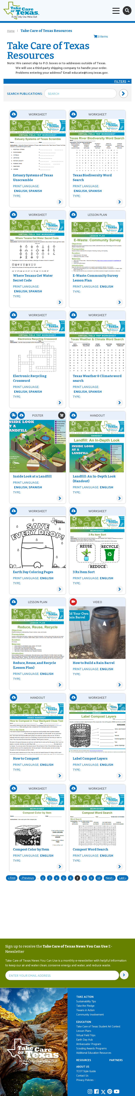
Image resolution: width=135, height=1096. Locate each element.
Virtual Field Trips (85, 1035)
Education (83, 1021)
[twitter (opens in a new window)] (103, 1091)
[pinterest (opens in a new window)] (110, 1091)
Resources (83, 1060)
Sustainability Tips (86, 1001)
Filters (120, 81)
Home (11, 31)
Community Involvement (90, 1014)
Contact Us (82, 1075)
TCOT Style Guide (86, 1071)
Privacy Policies (85, 1079)
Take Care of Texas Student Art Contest (98, 1026)
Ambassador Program (88, 1043)
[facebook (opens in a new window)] (97, 1091)
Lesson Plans (83, 1030)
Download (13, 114)
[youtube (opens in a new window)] (116, 1091)
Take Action (85, 996)
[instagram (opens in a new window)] (90, 1091)
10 (99, 878)
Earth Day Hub (84, 1039)
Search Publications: (25, 93)
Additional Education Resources (93, 1052)
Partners (116, 1060)
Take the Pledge (85, 1005)
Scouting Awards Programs (91, 1048)
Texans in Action (85, 1010)
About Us (82, 1066)
